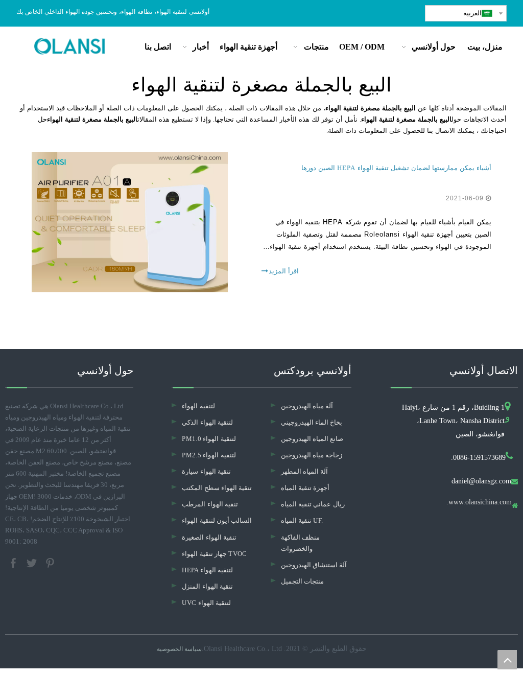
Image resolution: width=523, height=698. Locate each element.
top (507, 659)
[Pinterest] (50, 562)
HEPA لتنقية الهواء (207, 570)
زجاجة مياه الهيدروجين (312, 455)
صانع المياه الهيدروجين (312, 439)
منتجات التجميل (302, 581)
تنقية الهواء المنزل (207, 586)
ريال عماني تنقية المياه (313, 504)
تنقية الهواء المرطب (210, 504)
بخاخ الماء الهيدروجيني (312, 422)
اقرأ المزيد (284, 271)
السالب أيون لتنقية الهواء (217, 520)
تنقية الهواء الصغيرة (209, 537)
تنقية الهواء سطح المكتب (217, 488)
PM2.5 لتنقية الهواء (208, 455)
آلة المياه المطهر (304, 471)
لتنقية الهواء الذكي (207, 422)
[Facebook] (14, 562)
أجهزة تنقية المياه (305, 488)
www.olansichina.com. (479, 502)
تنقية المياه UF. (302, 520)
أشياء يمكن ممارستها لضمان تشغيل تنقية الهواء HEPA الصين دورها (396, 168)
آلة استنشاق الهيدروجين (314, 565)
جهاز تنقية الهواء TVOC (214, 553)
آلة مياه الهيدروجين (307, 406)
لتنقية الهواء (198, 406)
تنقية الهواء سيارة (206, 471)
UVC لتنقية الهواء (206, 603)
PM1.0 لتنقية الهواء (208, 439)
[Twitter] (32, 562)
